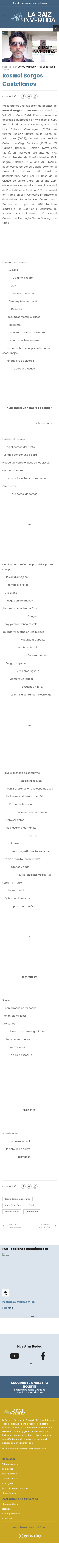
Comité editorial (10, 1503)
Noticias (6, 1508)
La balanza (7, 1468)
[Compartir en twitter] (29, 96)
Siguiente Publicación (43, 1226)
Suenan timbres (10, 1478)
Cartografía (8, 1483)
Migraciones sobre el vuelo (15, 1488)
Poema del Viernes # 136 (18, 1302)
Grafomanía (32, 1211)
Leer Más (7, 1308)
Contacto (7, 1518)
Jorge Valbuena (27, 66)
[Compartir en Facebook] (23, 96)
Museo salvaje (9, 1473)
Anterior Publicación (15, 1226)
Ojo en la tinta (9, 1492)
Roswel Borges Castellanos (17, 1199)
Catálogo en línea (11, 1513)
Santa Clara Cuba (13, 1205)
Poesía (32, 1205)
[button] (23, 1316)
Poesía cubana (12, 1211)
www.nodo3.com (38, 1527)
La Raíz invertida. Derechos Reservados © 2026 (24, 1448)
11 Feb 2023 (42, 66)
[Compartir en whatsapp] (35, 96)
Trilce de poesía (10, 1464)
